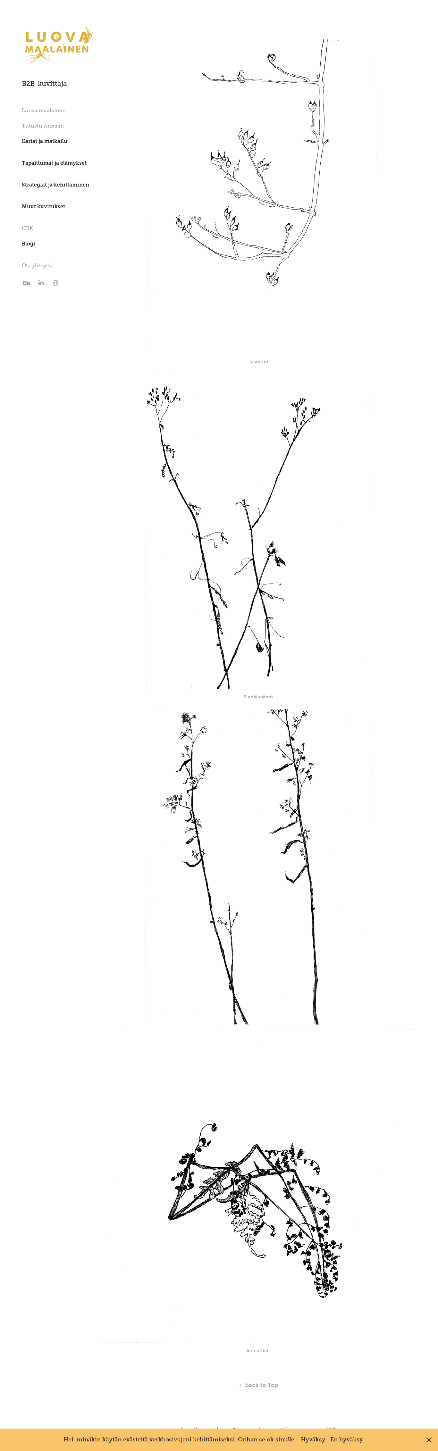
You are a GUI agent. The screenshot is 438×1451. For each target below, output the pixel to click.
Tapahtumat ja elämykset (54, 163)
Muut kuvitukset (43, 206)
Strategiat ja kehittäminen (55, 185)
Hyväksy (313, 1439)
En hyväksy (346, 1439)
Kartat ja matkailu (44, 141)
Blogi (28, 244)
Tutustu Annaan (43, 126)
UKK (27, 228)
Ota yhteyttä (37, 266)
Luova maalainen (44, 110)
